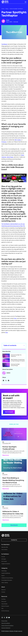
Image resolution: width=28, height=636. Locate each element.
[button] (25, 2)
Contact (3, 592)
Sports (2, 575)
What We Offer (4, 547)
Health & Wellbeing (5, 573)
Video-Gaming (4, 582)
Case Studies (4, 603)
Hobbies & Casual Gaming (7, 577)
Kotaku (19, 140)
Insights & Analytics (5, 563)
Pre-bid (3, 556)
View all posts (14, 525)
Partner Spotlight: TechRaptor (16, 8)
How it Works (4, 549)
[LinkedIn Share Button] (3, 380)
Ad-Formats (4, 561)
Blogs (7, 8)
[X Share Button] (6, 380)
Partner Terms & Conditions (7, 625)
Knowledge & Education (6, 580)
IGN (16, 140)
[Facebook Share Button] (8, 380)
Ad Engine (3, 559)
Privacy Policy (4, 620)
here (15, 318)
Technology (4, 570)
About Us (3, 589)
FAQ (2, 608)
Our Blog (3, 599)
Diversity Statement (5, 627)
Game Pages (10, 157)
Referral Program (5, 606)
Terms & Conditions (5, 623)
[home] (5, 2)
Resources (3, 601)
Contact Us (14, 540)
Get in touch (9, 412)
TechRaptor (4, 44)
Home (2, 8)
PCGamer (4, 142)
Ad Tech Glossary (5, 610)
